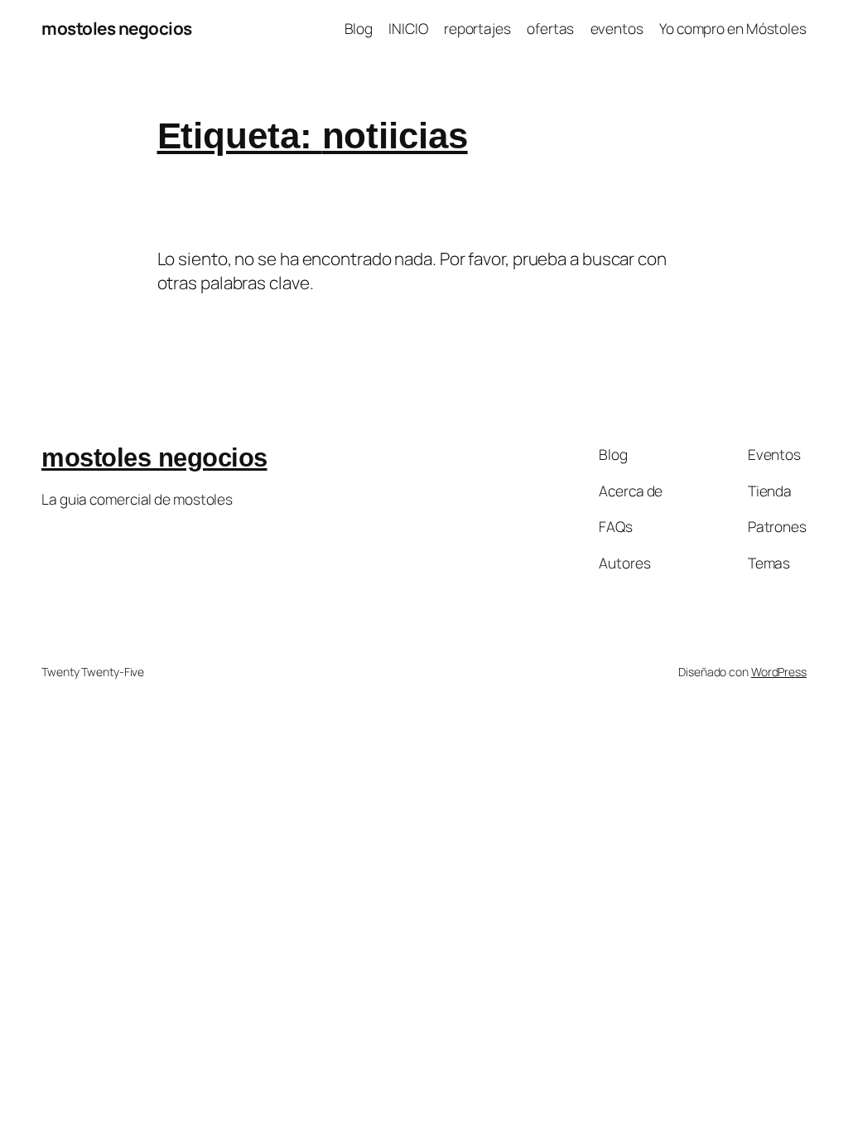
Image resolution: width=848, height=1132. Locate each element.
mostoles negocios (116, 28)
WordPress (779, 672)
